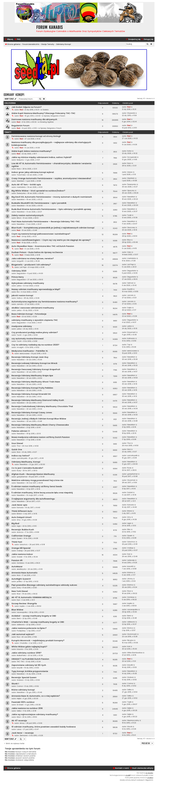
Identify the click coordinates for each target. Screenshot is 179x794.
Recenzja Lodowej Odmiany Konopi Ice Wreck (34, 363)
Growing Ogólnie (46, 122)
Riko (129, 529)
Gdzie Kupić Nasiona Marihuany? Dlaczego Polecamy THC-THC (43, 113)
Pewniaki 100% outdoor (23, 702)
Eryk (128, 554)
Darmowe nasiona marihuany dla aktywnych (34, 119)
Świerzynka (131, 184)
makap (20, 551)
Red (21, 110)
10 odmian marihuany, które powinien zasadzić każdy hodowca (44, 726)
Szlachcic (24, 544)
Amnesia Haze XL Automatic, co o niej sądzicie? (36, 696)
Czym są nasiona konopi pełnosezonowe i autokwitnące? (41, 234)
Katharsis (131, 338)
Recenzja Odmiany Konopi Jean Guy (30, 357)
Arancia (20, 532)
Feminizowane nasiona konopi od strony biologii (36, 136)
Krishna (130, 572)
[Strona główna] (19, 29)
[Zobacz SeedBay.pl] (79, 69)
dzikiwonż (21, 624)
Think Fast (17, 542)
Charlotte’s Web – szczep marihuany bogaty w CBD (38, 622)
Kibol (19, 717)
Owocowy (131, 227)
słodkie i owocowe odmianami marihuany (33, 307)
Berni (19, 618)
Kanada (20, 507)
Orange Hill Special (21, 548)
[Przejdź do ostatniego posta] (132, 107)
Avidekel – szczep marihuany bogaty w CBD (34, 616)
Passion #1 (17, 560)
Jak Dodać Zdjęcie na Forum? (27, 107)
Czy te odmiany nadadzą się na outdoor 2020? (35, 344)
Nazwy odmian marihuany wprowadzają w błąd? (36, 289)
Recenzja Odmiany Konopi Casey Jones (32, 412)
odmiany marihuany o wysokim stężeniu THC (35, 320)
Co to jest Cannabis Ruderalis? (27, 468)
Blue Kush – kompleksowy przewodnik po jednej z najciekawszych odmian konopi (53, 227)
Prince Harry (18, 277)
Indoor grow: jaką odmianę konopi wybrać (33, 172)
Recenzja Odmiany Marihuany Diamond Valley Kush (38, 400)
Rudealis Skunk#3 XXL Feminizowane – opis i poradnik (39, 203)
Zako (129, 252)
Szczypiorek (132, 157)
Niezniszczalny (133, 720)
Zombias (20, 563)
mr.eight (20, 347)
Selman (130, 283)
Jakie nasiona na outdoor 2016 (27, 708)
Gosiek (19, 557)
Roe (18, 637)
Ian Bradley (149, 773)
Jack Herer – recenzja (23, 733)
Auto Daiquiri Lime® (22, 517)
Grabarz (20, 680)
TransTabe (21, 175)
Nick (18, 452)
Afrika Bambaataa (134, 653)
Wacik (129, 726)
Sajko (129, 307)
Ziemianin (24, 735)
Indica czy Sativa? (21, 455)
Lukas (19, 729)
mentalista (21, 187)
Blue (129, 240)
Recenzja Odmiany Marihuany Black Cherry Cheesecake (40, 425)
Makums (20, 160)
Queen (19, 538)
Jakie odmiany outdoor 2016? (26, 653)
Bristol (19, 514)
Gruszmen (131, 480)
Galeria (45, 110)
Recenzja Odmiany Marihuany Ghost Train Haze (36, 381)
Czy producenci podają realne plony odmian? (35, 332)
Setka (129, 689)
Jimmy (130, 579)
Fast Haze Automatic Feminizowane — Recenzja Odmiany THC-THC (46, 221)
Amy (18, 520)
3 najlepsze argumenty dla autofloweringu (33, 498)
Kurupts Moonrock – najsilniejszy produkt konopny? (38, 640)
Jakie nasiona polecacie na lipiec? (29, 628)
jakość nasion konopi (22, 295)
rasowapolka (22, 612)
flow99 (130, 289)
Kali (128, 646)
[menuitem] (17, 39)
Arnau (22, 723)
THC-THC (20, 661)
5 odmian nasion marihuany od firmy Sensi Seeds (37, 486)
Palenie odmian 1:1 (21, 431)
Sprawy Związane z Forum (54, 116)
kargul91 (20, 261)
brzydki (19, 668)
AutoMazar (17, 566)
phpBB (127, 775)
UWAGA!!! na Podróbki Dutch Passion (30, 659)
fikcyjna (130, 640)
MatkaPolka (21, 655)
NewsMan (21, 199)
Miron (19, 218)
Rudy (19, 470)
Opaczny (130, 190)
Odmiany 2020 (19, 271)
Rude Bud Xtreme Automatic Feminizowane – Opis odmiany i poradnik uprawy (51, 209)
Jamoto (130, 295)
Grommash (132, 634)
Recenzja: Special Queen (24, 677)
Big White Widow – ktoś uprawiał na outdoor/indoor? (38, 190)
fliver (18, 594)
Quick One (17, 449)
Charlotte (23, 643)
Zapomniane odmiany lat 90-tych (29, 665)
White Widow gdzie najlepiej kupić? (29, 646)
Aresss (129, 172)
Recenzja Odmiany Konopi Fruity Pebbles (32, 388)
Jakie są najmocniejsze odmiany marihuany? (35, 714)
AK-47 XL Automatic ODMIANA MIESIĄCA (31, 597)
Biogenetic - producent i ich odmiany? (31, 264)
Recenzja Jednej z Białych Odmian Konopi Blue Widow (39, 418)
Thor (18, 446)
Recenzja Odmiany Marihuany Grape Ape (32, 375)
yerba (19, 286)
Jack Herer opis (19, 505)
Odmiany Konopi (14, 95)
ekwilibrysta (21, 569)
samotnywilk (22, 458)
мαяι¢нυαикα (24, 353)
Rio (18, 292)
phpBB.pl (150, 778)
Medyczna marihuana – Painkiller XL (30, 351)
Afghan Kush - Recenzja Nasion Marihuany (33, 474)
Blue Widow (17, 609)
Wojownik (131, 113)
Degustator (21, 273)
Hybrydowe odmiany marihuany (28, 283)
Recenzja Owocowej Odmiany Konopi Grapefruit (36, 369)
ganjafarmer (22, 477)
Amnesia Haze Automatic (24, 572)
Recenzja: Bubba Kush (23, 529)
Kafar (129, 151)
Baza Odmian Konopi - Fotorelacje (29, 314)
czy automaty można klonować (28, 338)
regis (19, 526)
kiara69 (130, 566)
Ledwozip (131, 560)
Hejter (19, 698)
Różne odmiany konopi (23, 689)
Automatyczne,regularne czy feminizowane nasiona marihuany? (45, 301)
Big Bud (15, 523)
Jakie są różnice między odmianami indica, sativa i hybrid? (42, 157)
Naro (19, 169)
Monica (130, 628)
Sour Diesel (17, 443)
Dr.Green (20, 705)
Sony (19, 587)
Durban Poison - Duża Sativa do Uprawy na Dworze (37, 252)
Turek (129, 215)
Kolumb (20, 649)
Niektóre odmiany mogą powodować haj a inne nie (37, 480)
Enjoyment (131, 332)
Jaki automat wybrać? (23, 634)
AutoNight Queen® (21, 579)
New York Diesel (20, 591)
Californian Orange (21, 535)
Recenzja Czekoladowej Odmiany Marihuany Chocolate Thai (42, 406)
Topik (129, 702)
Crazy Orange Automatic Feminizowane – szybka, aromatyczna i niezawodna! (51, 178)
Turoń (19, 335)
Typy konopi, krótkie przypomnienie (30, 671)
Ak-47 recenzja (19, 720)
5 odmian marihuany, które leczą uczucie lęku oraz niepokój (42, 492)
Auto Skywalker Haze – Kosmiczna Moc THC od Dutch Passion (43, 246)
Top (128, 344)
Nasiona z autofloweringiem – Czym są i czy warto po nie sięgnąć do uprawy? (51, 240)
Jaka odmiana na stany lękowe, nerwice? (33, 258)
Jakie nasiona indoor (22, 554)
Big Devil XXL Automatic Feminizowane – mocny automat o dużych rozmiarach (52, 197)
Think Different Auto (22, 511)
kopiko (22, 606)
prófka (19, 581)
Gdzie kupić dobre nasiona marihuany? (31, 151)
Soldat (130, 492)
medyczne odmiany (22, 326)
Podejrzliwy (21, 631)
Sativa (19, 298)
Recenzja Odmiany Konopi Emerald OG (31, 394)
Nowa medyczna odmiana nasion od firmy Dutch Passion (41, 437)
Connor (20, 686)
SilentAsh (20, 181)
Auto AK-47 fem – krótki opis (26, 184)
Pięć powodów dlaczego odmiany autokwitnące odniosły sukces (44, 585)
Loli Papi (23, 267)
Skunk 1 (15, 683)
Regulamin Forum (20, 125)
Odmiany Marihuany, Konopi (26, 462)
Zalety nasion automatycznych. (28, 215)
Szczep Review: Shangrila (24, 603)
